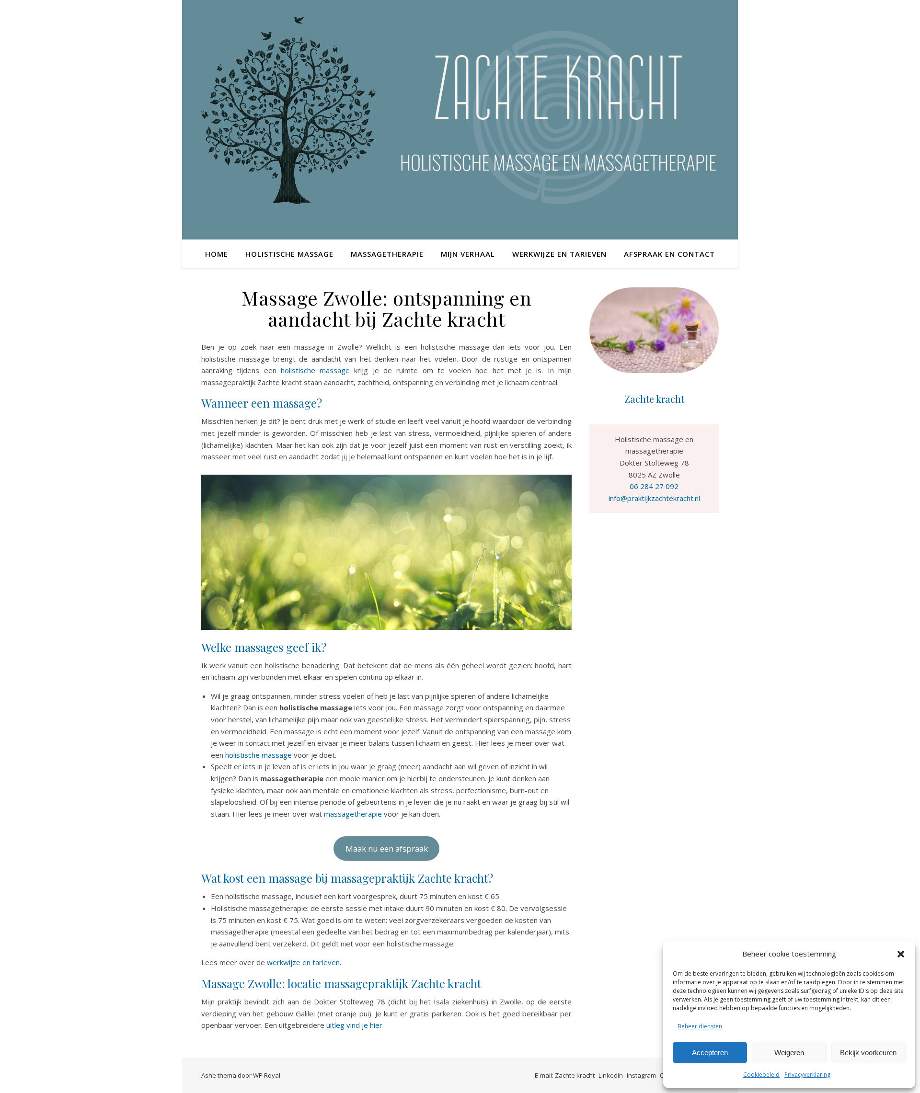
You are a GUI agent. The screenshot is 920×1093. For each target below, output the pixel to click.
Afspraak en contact (669, 254)
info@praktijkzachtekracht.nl (654, 498)
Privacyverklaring (807, 1074)
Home (216, 254)
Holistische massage (289, 254)
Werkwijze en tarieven (559, 254)
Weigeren (789, 1052)
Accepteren (710, 1052)
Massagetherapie (387, 254)
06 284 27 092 (654, 486)
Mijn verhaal (468, 254)
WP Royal (266, 1075)
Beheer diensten (700, 1026)
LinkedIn (610, 1075)
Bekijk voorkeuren (868, 1052)
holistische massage (315, 370)
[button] (901, 954)
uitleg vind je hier (354, 1025)
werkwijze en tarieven (303, 962)
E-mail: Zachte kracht (565, 1075)
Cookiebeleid (761, 1074)
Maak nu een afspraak (386, 848)
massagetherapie (353, 814)
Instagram (641, 1075)
